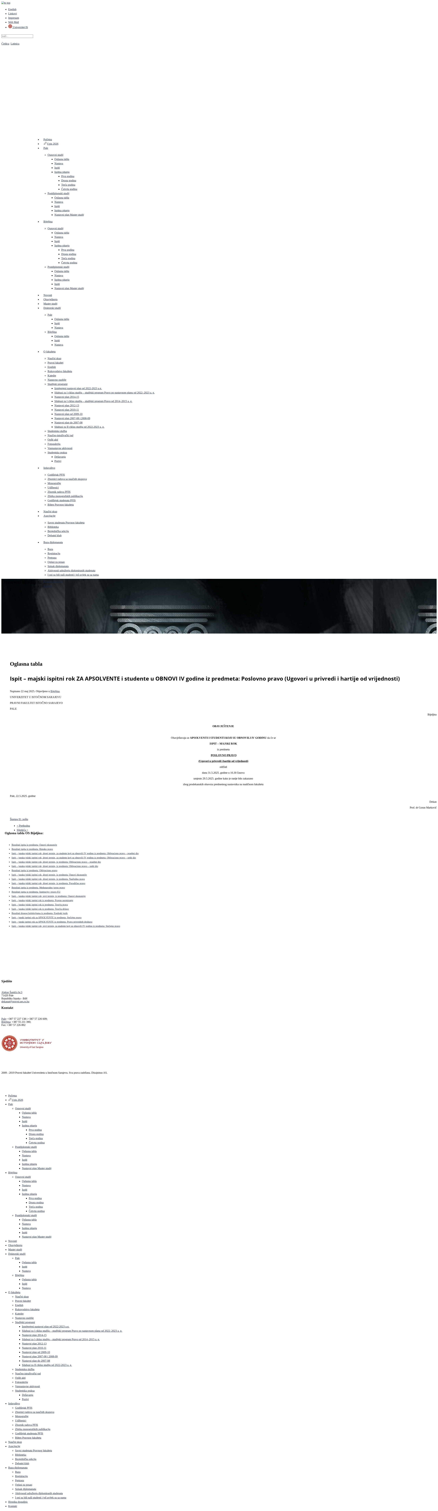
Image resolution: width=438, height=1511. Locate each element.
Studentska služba (57, 431)
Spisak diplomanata (58, 566)
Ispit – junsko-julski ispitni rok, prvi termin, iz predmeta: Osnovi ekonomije (49, 896)
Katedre (52, 375)
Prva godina (67, 176)
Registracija (54, 553)
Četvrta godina (69, 189)
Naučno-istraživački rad (60, 435)
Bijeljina (48, 221)
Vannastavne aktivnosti (60, 448)
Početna (47, 139)
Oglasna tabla (61, 159)
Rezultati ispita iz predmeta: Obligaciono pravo (34, 870)
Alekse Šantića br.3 (11, 992)
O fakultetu (49, 351)
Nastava (58, 163)
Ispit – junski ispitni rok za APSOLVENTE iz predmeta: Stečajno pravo (46, 917)
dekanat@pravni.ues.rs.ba (15, 1001)
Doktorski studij (52, 308)
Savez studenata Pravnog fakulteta (66, 522)
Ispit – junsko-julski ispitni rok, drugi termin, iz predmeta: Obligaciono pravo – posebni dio (56, 862)
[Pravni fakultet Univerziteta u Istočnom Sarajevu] (219, 85)
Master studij (50, 303)
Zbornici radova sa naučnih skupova (67, 479)
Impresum (13, 17)
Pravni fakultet (55, 362)
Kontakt (47, 585)
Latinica (15, 43)
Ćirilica (5, 43)
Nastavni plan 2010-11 (66, 409)
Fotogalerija (54, 443)
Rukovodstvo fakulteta (60, 371)
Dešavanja (60, 456)
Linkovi (12, 13)
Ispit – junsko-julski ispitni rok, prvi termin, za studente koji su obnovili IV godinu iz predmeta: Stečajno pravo (66, 926)
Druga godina (68, 180)
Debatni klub (55, 535)
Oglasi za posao (56, 562)
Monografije (54, 483)
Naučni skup (54, 358)
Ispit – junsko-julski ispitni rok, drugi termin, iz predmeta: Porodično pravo (48, 883)
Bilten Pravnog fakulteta (61, 504)
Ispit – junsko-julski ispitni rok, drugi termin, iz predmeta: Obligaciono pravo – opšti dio (55, 866)
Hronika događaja (53, 581)
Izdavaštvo (49, 467)
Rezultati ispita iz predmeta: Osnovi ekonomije (34, 845)
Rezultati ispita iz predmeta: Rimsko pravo (32, 849)
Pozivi (57, 461)
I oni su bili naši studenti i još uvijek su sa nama (73, 574)
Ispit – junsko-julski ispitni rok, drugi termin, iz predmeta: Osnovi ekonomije (49, 875)
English (12, 9)
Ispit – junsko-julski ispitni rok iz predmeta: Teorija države (40, 909)
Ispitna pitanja (61, 172)
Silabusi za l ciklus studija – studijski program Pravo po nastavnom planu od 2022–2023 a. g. (104, 392)
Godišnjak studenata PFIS (62, 500)
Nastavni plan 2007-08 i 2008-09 (72, 418)
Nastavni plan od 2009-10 (68, 414)
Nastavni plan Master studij (69, 214)
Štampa (14, 819)
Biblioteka (53, 526)
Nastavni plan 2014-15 (66, 396)
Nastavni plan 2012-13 (66, 405)
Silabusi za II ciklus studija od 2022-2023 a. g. (79, 426)
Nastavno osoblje (57, 379)
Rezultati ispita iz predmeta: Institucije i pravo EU (36, 892)
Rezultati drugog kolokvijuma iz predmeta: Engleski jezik (40, 913)
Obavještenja (50, 299)
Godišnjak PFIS (56, 474)
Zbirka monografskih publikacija (65, 496)
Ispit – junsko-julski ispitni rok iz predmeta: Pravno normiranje (42, 900)
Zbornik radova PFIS (59, 491)
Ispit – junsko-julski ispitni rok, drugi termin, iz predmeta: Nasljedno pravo (48, 879)
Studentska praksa (57, 452)
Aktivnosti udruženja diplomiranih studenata (71, 570)
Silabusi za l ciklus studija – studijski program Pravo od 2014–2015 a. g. (93, 401)
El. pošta (23, 819)
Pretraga (52, 557)
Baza (50, 549)
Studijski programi (57, 384)
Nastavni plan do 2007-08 (68, 422)
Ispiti (57, 167)
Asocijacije (49, 515)
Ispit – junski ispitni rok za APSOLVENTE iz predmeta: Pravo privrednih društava (52, 922)
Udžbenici (53, 487)
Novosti (47, 295)
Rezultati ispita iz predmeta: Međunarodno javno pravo (38, 887)
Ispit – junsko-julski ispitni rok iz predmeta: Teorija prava (40, 904)
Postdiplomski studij (58, 193)
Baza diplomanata (53, 542)
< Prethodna (23, 825)
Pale (45, 148)
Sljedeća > (22, 830)
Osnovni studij (55, 154)
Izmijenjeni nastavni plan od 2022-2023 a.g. (78, 388)
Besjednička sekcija (58, 531)
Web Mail (13, 22)
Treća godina (68, 184)
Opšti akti (53, 439)
